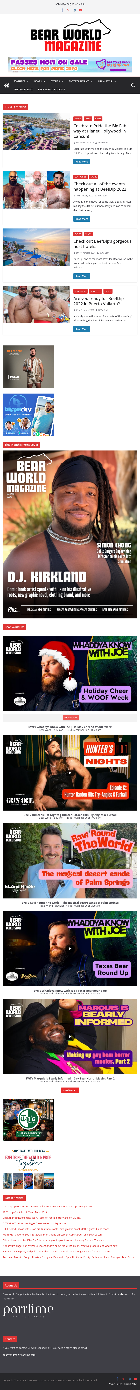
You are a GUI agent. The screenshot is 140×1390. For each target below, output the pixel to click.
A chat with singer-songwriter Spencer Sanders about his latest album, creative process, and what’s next (60, 1245)
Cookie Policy (130, 1383)
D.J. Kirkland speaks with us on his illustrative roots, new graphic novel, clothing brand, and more (56, 1229)
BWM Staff (103, 142)
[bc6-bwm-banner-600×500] (28, 395)
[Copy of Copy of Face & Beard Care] (28, 1100)
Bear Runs (95, 291)
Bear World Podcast (51, 89)
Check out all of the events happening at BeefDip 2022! (100, 186)
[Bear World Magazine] (7, 85)
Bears (38, 81)
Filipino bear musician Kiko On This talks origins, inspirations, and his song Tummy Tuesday (53, 1240)
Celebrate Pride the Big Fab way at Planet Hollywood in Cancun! (99, 131)
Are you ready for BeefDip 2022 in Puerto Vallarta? (98, 300)
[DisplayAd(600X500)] (28, 347)
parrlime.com (124, 1294)
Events (55, 81)
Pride (88, 118)
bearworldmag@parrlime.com (19, 1354)
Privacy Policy (115, 1383)
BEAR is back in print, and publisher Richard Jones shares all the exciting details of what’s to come (56, 1251)
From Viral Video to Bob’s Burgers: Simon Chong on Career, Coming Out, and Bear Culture (52, 1234)
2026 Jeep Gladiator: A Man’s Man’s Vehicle (26, 1212)
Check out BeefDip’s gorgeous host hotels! (102, 243)
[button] (27, 81)
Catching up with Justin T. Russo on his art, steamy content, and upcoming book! (47, 1206)
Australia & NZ (23, 89)
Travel (98, 118)
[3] (28, 1148)
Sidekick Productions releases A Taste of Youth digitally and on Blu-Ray (42, 1217)
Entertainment (79, 81)
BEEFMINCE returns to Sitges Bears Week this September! (35, 1223)
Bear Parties (80, 177)
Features (19, 81)
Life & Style (105, 81)
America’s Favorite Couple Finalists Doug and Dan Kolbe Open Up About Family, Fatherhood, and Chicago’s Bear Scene (69, 1257)
